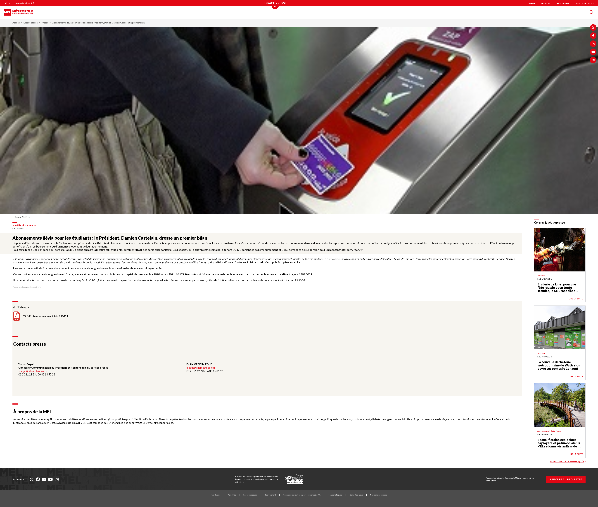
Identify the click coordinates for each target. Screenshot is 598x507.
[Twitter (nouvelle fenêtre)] (593, 27)
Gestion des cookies (378, 495)
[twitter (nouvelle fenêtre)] (31, 479)
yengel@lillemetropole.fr (32, 371)
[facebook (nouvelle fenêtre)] (38, 479)
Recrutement (563, 3)
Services (545, 3)
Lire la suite (576, 298)
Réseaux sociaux (250, 495)
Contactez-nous (585, 3)
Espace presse (31, 22)
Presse (532, 3)
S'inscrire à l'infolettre (565, 479)
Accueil (16, 22)
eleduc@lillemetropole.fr (200, 367)
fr (5, 3)
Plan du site (215, 495)
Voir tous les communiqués (567, 461)
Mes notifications (22, 3)
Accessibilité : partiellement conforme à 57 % (301, 495)
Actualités (232, 495)
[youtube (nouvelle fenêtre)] (50, 479)
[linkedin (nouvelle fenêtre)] (44, 479)
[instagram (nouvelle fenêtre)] (57, 479)
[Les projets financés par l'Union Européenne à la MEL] (294, 479)
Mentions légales (335, 495)
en (9, 3)
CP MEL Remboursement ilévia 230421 (45, 316)
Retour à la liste (22, 217)
